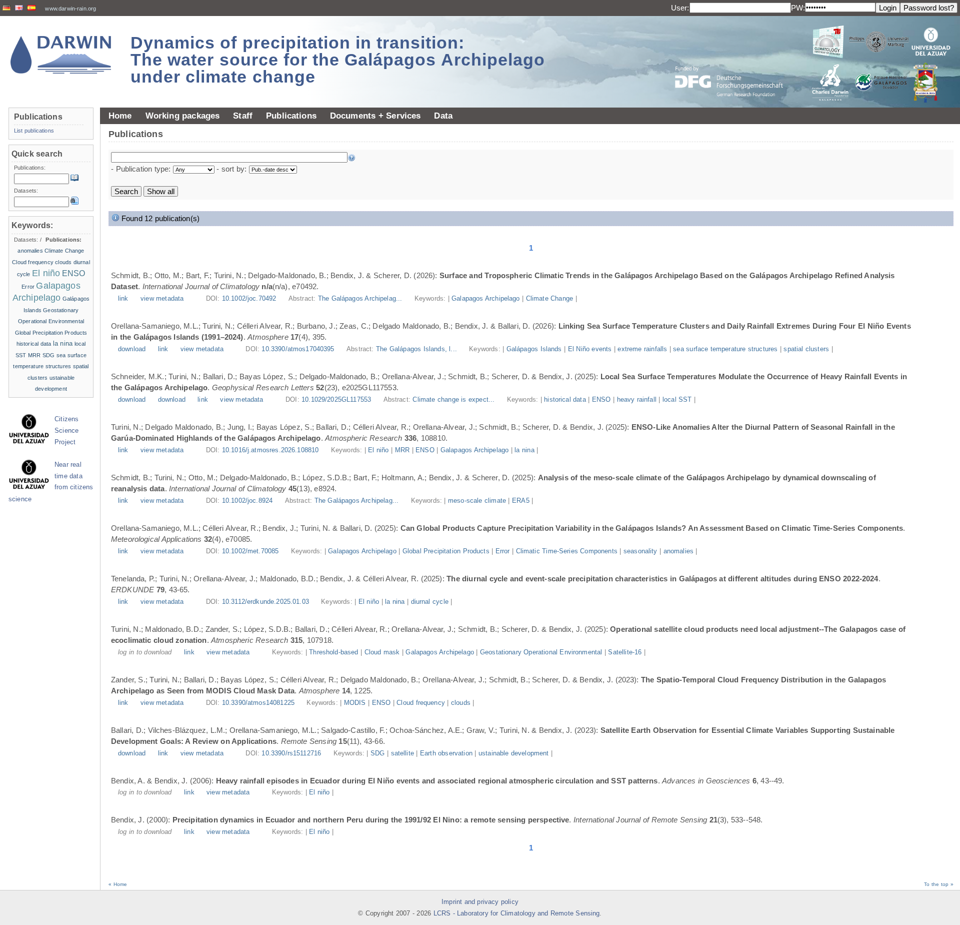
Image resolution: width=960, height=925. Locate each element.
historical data (565, 399)
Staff (242, 115)
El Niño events (590, 349)
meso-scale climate (477, 500)
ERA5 (521, 500)
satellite (402, 753)
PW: (798, 8)
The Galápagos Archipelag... (361, 298)
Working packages (183, 115)
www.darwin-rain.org (70, 9)
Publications (291, 115)
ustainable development (513, 753)
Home (120, 115)
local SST (677, 399)
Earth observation (446, 753)
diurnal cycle (429, 601)
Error (503, 551)
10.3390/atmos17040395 (298, 349)
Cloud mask (382, 652)
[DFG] (735, 59)
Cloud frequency (420, 702)
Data (443, 115)
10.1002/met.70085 (250, 551)
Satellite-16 (625, 652)
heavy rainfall (636, 399)
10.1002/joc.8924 (247, 500)
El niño (378, 450)
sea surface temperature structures (725, 349)
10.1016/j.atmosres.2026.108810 (270, 450)
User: (680, 8)
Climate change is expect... (454, 399)
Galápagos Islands (534, 349)
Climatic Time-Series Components (567, 551)
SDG (377, 753)
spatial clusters (806, 349)
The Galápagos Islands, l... (417, 349)
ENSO (601, 399)
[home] (61, 55)
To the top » (939, 884)
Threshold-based (333, 652)
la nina (524, 450)
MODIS (355, 702)
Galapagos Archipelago (486, 298)
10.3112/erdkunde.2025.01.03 (265, 601)
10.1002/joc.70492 (249, 298)
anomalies (679, 551)
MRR (402, 450)
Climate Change (549, 298)
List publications (34, 131)
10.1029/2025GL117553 (336, 399)
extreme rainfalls (642, 349)
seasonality (641, 551)
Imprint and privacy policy (480, 901)
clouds (460, 702)
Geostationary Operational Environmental (541, 652)
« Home (117, 884)
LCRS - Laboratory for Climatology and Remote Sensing (517, 913)
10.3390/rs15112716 (291, 753)
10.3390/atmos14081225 (258, 702)
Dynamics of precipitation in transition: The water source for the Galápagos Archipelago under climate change (337, 59)
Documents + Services (375, 115)
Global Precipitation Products (446, 551)
